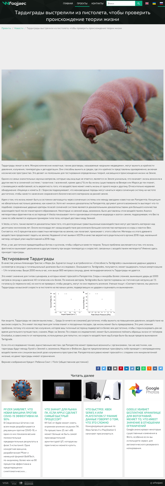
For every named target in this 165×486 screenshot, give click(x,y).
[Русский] (161, 3)
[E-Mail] (115, 368)
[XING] (138, 368)
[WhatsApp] (143, 368)
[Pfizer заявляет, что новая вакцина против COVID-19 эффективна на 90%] (21, 393)
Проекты (82, 3)
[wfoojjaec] (14, 3)
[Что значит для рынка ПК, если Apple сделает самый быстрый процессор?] (62, 393)
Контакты (97, 3)
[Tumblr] (109, 368)
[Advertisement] (82, 50)
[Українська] (154, 3)
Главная (68, 3)
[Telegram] (160, 368)
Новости (18, 28)
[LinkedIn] (126, 368)
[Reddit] (132, 368)
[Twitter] (104, 368)
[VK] (155, 368)
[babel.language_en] (147, 3)
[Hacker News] (149, 368)
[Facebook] (98, 368)
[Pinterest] (121, 368)
